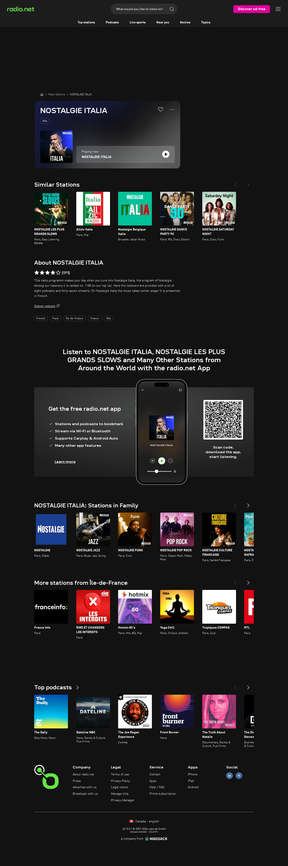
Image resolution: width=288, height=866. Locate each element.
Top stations (86, 22)
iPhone (192, 774)
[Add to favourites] (160, 109)
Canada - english (147, 821)
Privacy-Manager (122, 800)
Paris (55, 318)
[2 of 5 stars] (42, 272)
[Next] (248, 182)
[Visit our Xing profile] (239, 775)
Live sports (138, 22)
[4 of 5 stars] (53, 272)
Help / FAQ (156, 787)
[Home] (42, 94)
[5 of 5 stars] (58, 272)
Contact (154, 774)
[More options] (172, 109)
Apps (152, 781)
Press (77, 781)
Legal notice (119, 787)
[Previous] (235, 182)
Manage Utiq (119, 793)
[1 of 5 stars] (36, 272)
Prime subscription (162, 793)
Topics (205, 22)
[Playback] (165, 154)
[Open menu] (278, 9)
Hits (45, 121)
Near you (162, 22)
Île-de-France (74, 318)
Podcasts (112, 22)
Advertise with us (85, 787)
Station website (44, 306)
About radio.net (83, 774)
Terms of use (120, 774)
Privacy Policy (120, 781)
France (94, 318)
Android (193, 787)
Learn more (65, 461)
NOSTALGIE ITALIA (96, 157)
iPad (191, 781)
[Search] (172, 9)
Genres (185, 22)
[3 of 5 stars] (47, 272)
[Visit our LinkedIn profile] (229, 775)
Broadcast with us (85, 793)
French (40, 318)
